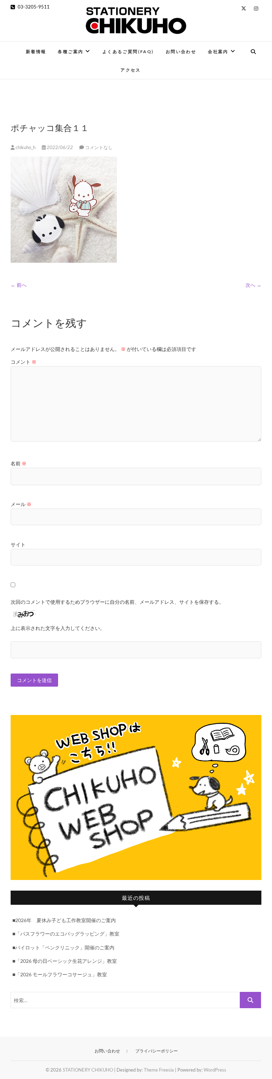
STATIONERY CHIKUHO (88, 1070)
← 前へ (19, 285)
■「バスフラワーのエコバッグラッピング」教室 (65, 934)
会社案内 (218, 51)
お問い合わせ (181, 51)
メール (21, 504)
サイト (18, 544)
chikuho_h (25, 147)
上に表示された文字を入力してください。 (58, 628)
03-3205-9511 (33, 7)
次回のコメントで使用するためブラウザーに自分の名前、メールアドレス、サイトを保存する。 (117, 602)
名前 (19, 463)
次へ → (253, 285)
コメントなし (99, 147)
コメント (23, 362)
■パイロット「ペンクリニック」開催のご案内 (63, 947)
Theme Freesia (159, 1070)
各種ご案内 (70, 51)
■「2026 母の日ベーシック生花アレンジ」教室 (64, 961)
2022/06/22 (60, 147)
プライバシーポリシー (156, 1051)
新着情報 (36, 51)
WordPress (215, 1070)
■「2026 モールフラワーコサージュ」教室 (59, 974)
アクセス (130, 70)
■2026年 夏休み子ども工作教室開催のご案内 (64, 920)
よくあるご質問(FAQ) (128, 51)
